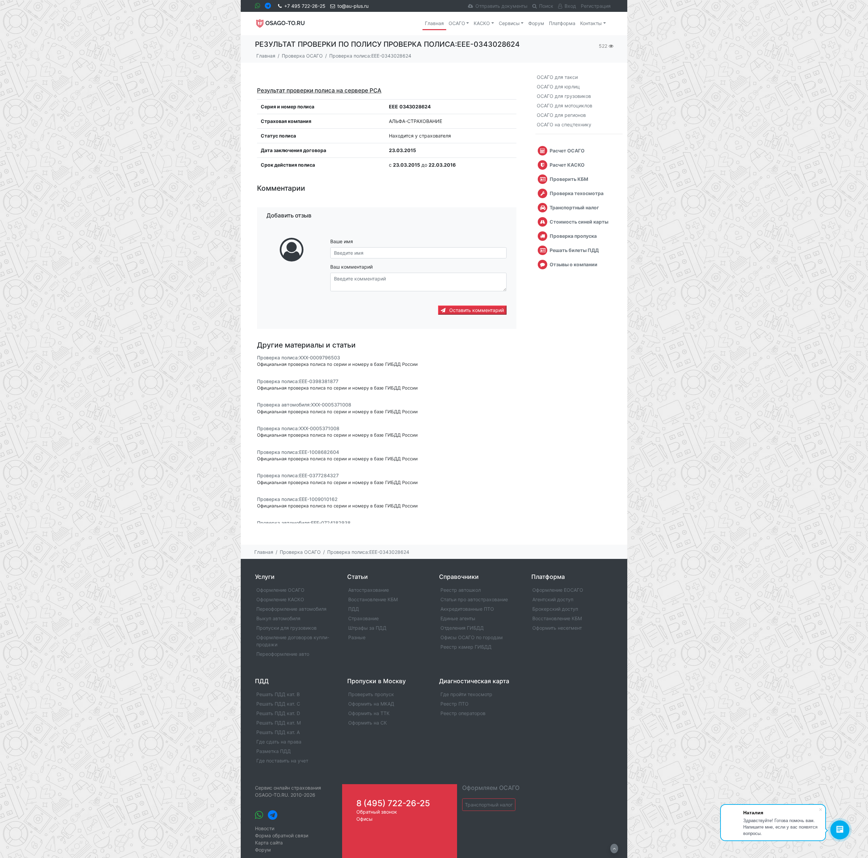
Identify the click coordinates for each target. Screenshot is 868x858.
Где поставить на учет (282, 760)
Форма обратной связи (281, 835)
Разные (357, 637)
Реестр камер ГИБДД (466, 647)
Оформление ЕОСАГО (557, 590)
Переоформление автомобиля (291, 609)
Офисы (364, 819)
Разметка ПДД (273, 751)
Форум (536, 23)
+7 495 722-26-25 (305, 6)
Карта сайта (269, 842)
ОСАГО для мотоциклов (564, 105)
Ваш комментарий (351, 267)
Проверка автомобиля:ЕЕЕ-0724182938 (304, 523)
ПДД (353, 609)
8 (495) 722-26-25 (393, 803)
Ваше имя (341, 241)
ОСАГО (457, 23)
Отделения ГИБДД (462, 628)
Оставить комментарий (476, 310)
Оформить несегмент (557, 628)
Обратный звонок (376, 812)
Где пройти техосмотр (466, 694)
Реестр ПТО (454, 704)
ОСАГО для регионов (561, 115)
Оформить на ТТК (369, 713)
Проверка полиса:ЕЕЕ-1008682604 (298, 452)
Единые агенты (457, 618)
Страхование (363, 618)
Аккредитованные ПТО (467, 609)
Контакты (591, 23)
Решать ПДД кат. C (278, 704)
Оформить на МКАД (371, 704)
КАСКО (482, 23)
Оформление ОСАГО (280, 590)
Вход (570, 6)
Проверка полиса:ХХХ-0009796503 (298, 357)
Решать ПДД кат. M (278, 723)
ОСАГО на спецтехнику (564, 124)
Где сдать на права (278, 742)
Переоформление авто (282, 654)
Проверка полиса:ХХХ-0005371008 (298, 428)
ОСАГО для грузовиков (564, 96)
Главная (434, 23)
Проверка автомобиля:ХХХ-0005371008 (304, 405)
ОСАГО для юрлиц (558, 86)
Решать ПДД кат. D (278, 713)
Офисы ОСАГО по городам (471, 637)
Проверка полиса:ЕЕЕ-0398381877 (297, 381)
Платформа (562, 23)
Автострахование (368, 590)
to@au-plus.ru (353, 6)
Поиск (546, 6)
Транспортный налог (489, 805)
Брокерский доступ (555, 609)
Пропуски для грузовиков (286, 628)
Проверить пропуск (371, 694)
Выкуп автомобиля (278, 618)
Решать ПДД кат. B (278, 694)
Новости (264, 828)
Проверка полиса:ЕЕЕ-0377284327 (298, 476)
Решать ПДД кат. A (278, 732)
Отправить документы (501, 6)
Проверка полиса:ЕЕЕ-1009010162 (297, 499)
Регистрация (596, 6)
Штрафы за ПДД (367, 628)
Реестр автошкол (460, 590)
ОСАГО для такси (557, 77)
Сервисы (509, 23)
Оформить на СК (367, 723)
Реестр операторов (463, 713)
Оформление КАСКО (280, 599)
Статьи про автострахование (474, 599)
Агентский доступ (552, 599)
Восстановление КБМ (373, 599)
